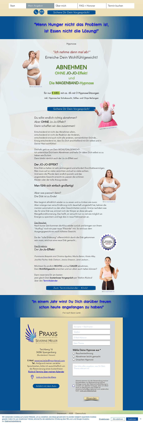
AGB (70, 413)
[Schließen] (140, 419)
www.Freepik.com (38, 86)
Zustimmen (132, 419)
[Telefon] (36, 12)
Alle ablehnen (118, 419)
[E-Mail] (41, 12)
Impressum (61, 413)
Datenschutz (80, 413)
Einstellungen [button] (104, 419)
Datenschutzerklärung (13, 421)
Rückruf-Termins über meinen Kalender (46, 371)
